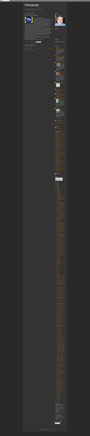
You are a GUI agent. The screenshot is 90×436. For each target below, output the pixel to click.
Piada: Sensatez (58, 393)
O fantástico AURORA (59, 329)
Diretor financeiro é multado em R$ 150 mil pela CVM (60, 224)
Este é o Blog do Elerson (59, 62)
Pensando (32, 5)
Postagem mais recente (28, 48)
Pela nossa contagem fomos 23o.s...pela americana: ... (60, 249)
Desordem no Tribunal (59, 82)
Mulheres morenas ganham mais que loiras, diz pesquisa (60, 362)
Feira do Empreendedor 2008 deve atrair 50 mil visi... (60, 197)
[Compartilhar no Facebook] (39, 42)
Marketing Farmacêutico (59, 98)
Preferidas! (58, 266)
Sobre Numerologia (58, 170)
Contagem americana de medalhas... (59, 251)
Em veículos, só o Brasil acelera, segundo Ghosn (60, 253)
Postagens (57, 178)
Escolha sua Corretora (59, 147)
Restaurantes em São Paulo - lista (60, 168)
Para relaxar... (58, 367)
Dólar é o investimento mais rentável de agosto (60, 208)
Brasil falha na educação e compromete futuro (60, 229)
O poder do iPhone (59, 368)
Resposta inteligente (59, 321)
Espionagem (58, 376)
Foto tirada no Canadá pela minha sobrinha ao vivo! (60, 347)
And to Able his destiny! (59, 56)
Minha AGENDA (58, 162)
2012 (56, 185)
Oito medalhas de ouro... (59, 308)
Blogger (49, 429)
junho (57, 396)
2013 (56, 184)
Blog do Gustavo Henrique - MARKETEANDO (60, 139)
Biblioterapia (58, 328)
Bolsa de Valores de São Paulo (60, 141)
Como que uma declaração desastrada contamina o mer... (60, 298)
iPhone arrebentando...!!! (59, 330)
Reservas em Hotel (58, 167)
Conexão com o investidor (59, 144)
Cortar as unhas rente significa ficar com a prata (60, 303)
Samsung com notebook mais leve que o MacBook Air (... (60, 204)
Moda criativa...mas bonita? (60, 279)
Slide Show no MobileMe (60, 315)
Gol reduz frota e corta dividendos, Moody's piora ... (60, 354)
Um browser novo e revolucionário (59, 332)
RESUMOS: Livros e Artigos (59, 169)
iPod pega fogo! (58, 270)
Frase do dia (58, 262)
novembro (58, 192)
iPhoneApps (58, 89)
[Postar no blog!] (37, 42)
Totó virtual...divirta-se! (59, 377)
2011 (56, 186)
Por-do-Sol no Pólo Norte (60, 385)
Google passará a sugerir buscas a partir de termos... (60, 233)
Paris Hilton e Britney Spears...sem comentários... (60, 371)
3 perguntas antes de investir (60, 237)
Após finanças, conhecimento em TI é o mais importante (60, 215)
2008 (56, 190)
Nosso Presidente (59, 222)
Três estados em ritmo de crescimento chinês (60, 364)
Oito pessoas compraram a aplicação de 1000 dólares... (60, 349)
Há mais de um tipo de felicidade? (59, 388)
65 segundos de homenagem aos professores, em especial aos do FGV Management (60, 95)
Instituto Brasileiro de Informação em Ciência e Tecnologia (60, 154)
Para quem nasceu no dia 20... (60, 276)
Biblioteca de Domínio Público (60, 138)
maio (57, 397)
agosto (58, 196)
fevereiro (58, 398)
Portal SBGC (57, 166)
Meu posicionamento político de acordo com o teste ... (60, 289)
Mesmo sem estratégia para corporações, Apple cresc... (60, 227)
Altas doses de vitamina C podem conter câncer (60, 359)
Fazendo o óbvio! (58, 265)
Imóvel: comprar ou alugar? (59, 150)
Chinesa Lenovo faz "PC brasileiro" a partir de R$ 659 (60, 352)
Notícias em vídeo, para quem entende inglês (60, 281)
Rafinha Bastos (58, 257)
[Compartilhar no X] (38, 42)
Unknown (57, 127)
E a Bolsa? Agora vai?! (59, 206)
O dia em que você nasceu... (60, 241)
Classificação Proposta (59, 247)
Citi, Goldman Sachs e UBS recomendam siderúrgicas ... (60, 235)
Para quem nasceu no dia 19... (60, 296)
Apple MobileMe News (59, 120)
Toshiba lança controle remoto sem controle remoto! (60, 212)
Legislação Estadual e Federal (60, 160)
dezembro (58, 191)
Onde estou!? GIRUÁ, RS (60, 216)
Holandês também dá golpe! (60, 342)
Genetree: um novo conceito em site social (60, 240)
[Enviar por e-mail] (36, 42)
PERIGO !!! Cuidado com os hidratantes (60, 278)
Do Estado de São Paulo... (60, 309)
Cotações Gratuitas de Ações (60, 145)
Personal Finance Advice (59, 165)
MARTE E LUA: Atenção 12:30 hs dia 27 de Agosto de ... (60, 382)
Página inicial (38, 48)
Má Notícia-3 (58, 271)
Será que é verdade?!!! (59, 307)
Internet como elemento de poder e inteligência (60, 202)
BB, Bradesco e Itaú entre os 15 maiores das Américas (60, 284)
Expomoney (57, 148)
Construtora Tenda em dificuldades (59, 219)
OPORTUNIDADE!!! (59, 375)
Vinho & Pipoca (58, 93)
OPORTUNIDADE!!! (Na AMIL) (60, 282)
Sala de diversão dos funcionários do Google (60, 318)
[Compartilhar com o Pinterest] (40, 42)
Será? (57, 267)
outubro (58, 193)
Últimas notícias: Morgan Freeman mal (59, 380)
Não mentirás (62, 83)
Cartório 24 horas (58, 142)
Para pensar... (58, 355)
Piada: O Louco (58, 259)
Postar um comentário (29, 46)
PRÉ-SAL (57, 258)
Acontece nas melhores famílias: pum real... (59, 226)
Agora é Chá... (58, 316)
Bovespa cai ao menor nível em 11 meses (60, 293)
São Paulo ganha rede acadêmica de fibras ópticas (60, 305)
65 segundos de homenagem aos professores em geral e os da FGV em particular (60, 91)
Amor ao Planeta (58, 71)
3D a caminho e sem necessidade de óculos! (60, 341)
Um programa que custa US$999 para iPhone (59, 366)
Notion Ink (57, 55)
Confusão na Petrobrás (59, 337)
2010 (56, 187)
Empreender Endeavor (59, 146)
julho (57, 395)
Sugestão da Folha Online (60, 386)
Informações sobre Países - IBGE (60, 152)
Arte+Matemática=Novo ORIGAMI (59, 390)
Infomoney (57, 151)
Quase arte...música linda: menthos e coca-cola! (60, 357)
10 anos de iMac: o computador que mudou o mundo (60, 314)
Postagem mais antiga (48, 48)
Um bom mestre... (58, 339)
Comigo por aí (58, 108)
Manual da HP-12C (58, 161)
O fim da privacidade (59, 118)
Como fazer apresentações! (59, 143)
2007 (56, 401)
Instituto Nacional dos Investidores (59, 157)
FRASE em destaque (59, 213)
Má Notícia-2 (58, 272)
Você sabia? (58, 201)
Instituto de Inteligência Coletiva (60, 155)
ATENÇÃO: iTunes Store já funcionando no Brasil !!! (60, 344)
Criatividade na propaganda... (60, 246)
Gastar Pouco (58, 149)
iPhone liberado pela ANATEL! (60, 338)
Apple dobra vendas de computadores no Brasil (60, 325)
